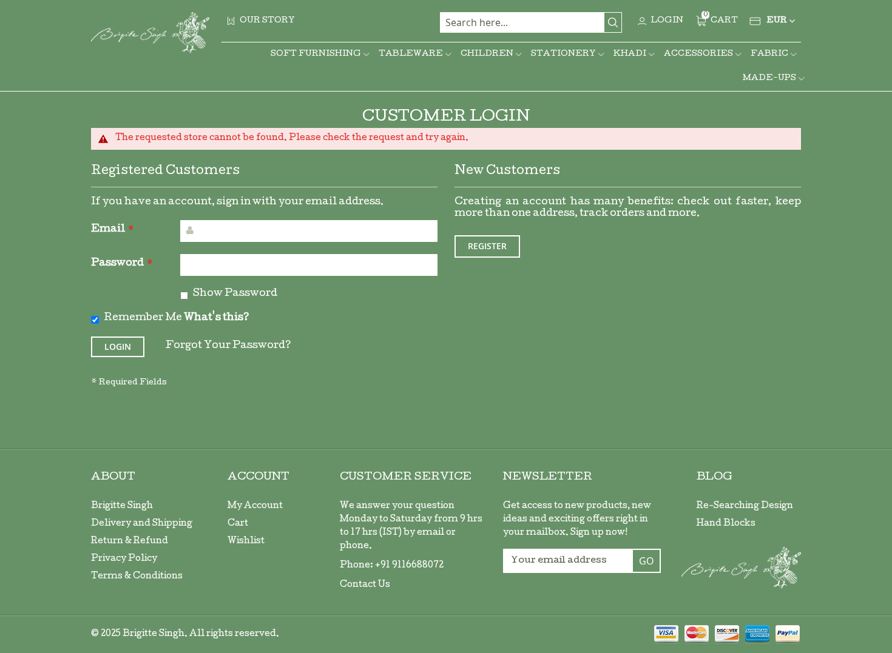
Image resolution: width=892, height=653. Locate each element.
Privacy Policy (124, 559)
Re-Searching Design (745, 506)
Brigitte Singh (122, 506)
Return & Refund (129, 541)
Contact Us (365, 585)
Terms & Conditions (137, 576)
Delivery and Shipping (141, 524)
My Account (255, 506)
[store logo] (150, 32)
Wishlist (246, 541)
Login (666, 21)
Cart (238, 524)
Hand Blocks (726, 524)
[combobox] (531, 22)
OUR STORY (267, 21)
